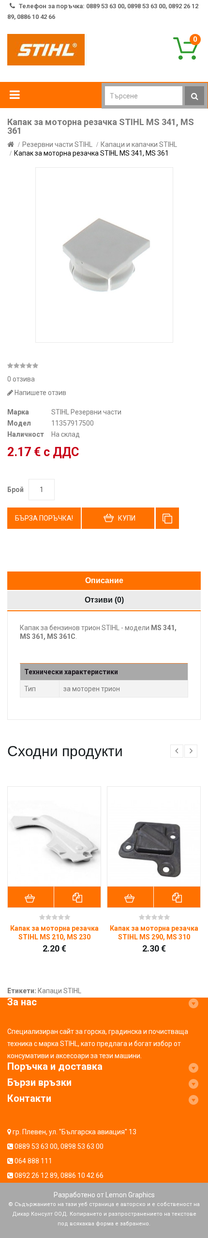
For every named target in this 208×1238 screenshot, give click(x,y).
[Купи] (31, 897)
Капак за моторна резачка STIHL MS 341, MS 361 (91, 153)
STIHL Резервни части (86, 412)
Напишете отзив (39, 393)
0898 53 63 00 (82, 1146)
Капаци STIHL (59, 991)
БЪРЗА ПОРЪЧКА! (44, 518)
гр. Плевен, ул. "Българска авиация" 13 (74, 1132)
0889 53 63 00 (36, 1146)
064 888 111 (33, 1161)
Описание (104, 580)
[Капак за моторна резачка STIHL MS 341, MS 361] (104, 255)
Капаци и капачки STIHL (139, 144)
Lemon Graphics (130, 1195)
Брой (15, 489)
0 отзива (21, 379)
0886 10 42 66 (82, 1175)
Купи (126, 518)
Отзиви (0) (104, 600)
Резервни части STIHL (57, 144)
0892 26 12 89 (36, 1175)
